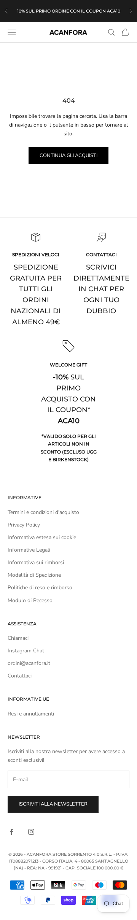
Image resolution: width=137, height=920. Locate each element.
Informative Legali (29, 550)
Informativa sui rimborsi (36, 562)
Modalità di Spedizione (34, 575)
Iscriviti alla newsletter (53, 804)
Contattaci (20, 675)
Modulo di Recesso (30, 600)
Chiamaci (18, 638)
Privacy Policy (24, 524)
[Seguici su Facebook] (11, 832)
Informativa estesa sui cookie (42, 537)
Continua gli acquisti (68, 155)
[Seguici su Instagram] (31, 832)
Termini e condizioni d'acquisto (43, 512)
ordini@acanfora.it (29, 663)
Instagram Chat (26, 650)
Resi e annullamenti (31, 713)
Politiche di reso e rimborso (40, 587)
